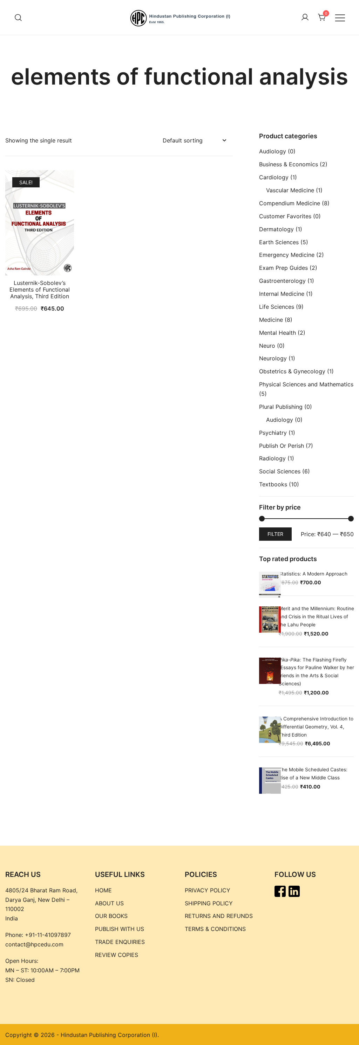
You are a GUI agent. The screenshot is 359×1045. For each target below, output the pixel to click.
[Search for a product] (18, 17)
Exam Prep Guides (283, 267)
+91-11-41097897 (48, 934)
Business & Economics (288, 164)
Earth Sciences (279, 242)
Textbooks (273, 484)
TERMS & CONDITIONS (215, 928)
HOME (103, 890)
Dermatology (276, 229)
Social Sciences (279, 471)
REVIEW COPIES (116, 954)
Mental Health (277, 332)
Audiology (272, 151)
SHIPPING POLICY (209, 903)
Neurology (273, 358)
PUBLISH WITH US (119, 928)
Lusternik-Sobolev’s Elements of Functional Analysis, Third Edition (39, 289)
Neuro (267, 345)
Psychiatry (273, 432)
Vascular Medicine (290, 190)
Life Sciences (276, 306)
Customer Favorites (285, 216)
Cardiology (274, 177)
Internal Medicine (281, 293)
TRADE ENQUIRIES (120, 941)
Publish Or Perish (281, 445)
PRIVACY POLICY (207, 890)
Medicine (271, 319)
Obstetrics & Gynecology (292, 371)
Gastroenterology (282, 280)
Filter (275, 534)
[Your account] (305, 17)
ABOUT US (109, 903)
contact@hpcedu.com (34, 944)
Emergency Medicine (286, 254)
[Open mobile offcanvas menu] (340, 17)
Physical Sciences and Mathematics (306, 384)
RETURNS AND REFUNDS (219, 915)
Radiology (272, 458)
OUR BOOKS (111, 915)
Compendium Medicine (289, 203)
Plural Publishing (281, 406)
